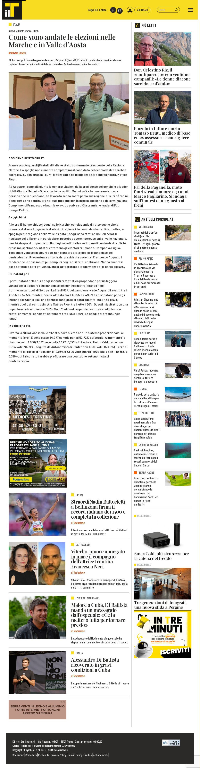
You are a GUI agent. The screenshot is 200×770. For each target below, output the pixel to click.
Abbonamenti (100, 755)
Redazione (18, 755)
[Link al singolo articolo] (37, 514)
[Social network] (112, 10)
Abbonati (142, 10)
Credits (88, 755)
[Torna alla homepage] (12, 10)
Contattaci (31, 755)
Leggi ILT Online (97, 10)
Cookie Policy (75, 755)
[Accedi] (130, 10)
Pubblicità (43, 755)
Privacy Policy (58, 755)
